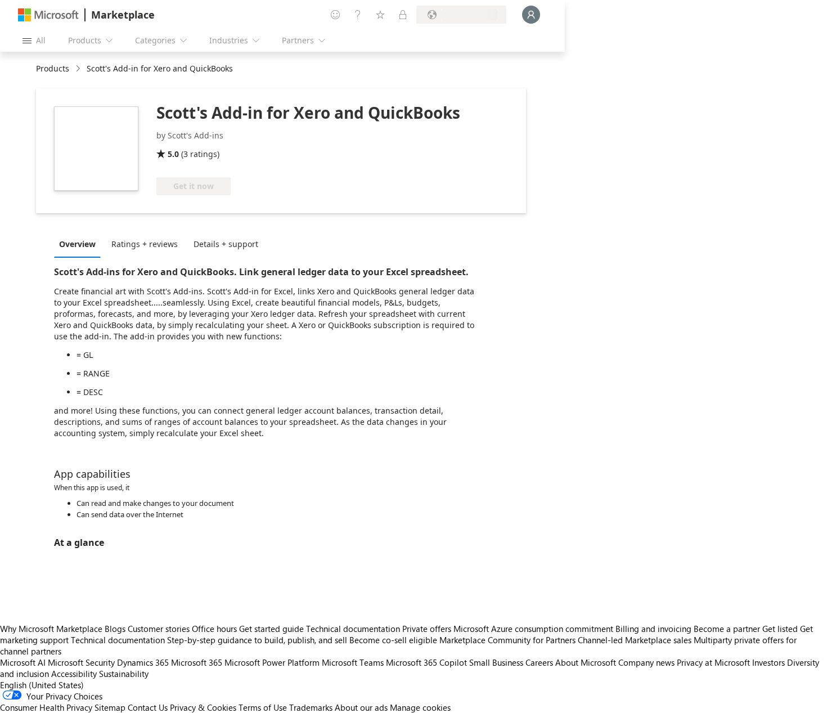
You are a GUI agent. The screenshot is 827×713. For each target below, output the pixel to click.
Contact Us (148, 707)
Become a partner (727, 628)
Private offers (426, 628)
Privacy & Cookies (203, 707)
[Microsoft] (48, 14)
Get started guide (271, 628)
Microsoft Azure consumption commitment (534, 628)
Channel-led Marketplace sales (634, 639)
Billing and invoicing (653, 628)
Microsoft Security (81, 662)
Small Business (496, 662)
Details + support (226, 244)
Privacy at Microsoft (713, 662)
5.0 (173, 154)
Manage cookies (420, 707)
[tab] (80, 243)
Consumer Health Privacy (46, 707)
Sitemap (110, 707)
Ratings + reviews (144, 244)
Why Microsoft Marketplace (51, 628)
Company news (646, 662)
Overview (77, 244)
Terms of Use (263, 707)
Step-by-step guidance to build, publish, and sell (257, 639)
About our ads (361, 707)
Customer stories (159, 628)
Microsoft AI (23, 662)
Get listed (780, 628)
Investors (768, 662)
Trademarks (310, 707)
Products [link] (52, 68)
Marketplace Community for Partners (507, 639)
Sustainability (124, 673)
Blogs (115, 628)
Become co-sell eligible (393, 639)
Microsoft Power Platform (272, 662)
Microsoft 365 (196, 662)
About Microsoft (585, 662)
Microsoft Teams (353, 662)
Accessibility (74, 673)
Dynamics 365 (143, 662)
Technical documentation (353, 628)
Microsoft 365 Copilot (426, 662)
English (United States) (42, 684)
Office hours (214, 628)
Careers (539, 662)
